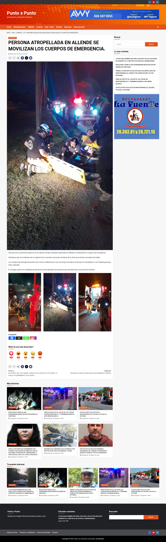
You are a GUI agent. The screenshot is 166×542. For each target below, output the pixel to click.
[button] (158, 27)
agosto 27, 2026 (59, 418)
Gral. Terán (49, 27)
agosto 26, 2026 (95, 455)
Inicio (9, 27)
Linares (39, 27)
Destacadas (12, 38)
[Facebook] (12, 338)
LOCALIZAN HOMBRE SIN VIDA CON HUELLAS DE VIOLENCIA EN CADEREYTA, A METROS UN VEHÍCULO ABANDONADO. (136, 60)
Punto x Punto (21, 13)
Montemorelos (20, 27)
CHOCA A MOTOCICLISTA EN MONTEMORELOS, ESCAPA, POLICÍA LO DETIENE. (93, 414)
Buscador (113, 511)
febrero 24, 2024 (22, 54)
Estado (59, 27)
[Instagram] (33, 338)
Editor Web (13, 54)
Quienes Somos (12, 532)
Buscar (117, 37)
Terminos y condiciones (27, 532)
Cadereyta (12, 485)
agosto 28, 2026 (23, 418)
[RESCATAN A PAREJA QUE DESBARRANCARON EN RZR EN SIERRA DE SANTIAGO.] (24, 398)
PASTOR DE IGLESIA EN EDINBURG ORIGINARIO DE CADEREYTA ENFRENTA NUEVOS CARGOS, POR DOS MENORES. (93, 451)
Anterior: (32, 373)
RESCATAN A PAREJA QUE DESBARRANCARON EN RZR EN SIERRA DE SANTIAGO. (23, 414)
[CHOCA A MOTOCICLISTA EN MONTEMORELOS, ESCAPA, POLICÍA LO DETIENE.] (95, 398)
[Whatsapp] (26, 338)
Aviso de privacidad (43, 532)
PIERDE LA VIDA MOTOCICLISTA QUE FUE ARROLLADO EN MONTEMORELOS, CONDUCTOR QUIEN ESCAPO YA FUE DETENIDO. (135, 73)
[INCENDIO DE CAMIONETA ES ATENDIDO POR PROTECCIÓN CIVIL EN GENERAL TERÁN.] (60, 435)
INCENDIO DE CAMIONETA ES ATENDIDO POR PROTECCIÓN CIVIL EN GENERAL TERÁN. (59, 450)
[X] (19, 338)
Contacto (55, 532)
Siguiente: (90, 372)
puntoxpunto (13, 418)
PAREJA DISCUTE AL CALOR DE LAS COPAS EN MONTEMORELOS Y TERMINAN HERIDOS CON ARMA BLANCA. (59, 414)
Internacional (79, 27)
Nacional (67, 27)
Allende (31, 27)
